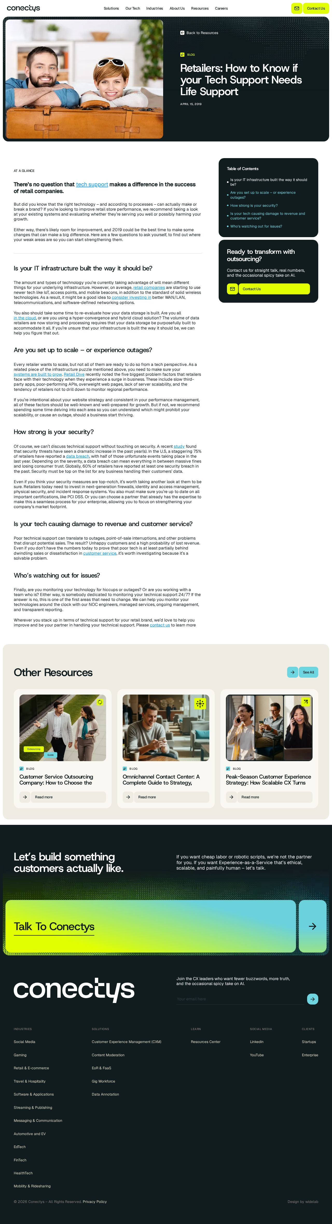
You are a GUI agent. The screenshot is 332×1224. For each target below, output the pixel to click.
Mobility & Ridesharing (32, 1186)
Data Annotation (105, 1094)
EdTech (20, 1146)
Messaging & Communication (38, 1120)
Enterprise (310, 1055)
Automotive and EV (30, 1133)
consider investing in (131, 297)
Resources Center (205, 1041)
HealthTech (23, 1173)
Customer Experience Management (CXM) (126, 1041)
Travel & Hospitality (30, 1081)
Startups (309, 1041)
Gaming (20, 1055)
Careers (221, 8)
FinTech (20, 1160)
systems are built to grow (38, 374)
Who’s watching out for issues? (256, 226)
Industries (154, 8)
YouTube (257, 1055)
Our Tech (133, 8)
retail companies (149, 287)
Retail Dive (74, 374)
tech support (92, 184)
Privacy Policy (95, 1201)
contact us (160, 625)
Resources (200, 8)
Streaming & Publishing (33, 1107)
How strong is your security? (254, 205)
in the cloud (25, 317)
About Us (177, 8)
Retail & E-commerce (31, 1068)
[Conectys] (21, 8)
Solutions (111, 8)
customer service (99, 553)
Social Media (24, 1041)
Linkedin (257, 1041)
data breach (77, 456)
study (179, 446)
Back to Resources (202, 32)
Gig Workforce (103, 1081)
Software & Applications (34, 1094)
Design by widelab (303, 1201)
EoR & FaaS (101, 1068)
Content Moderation (108, 1055)
